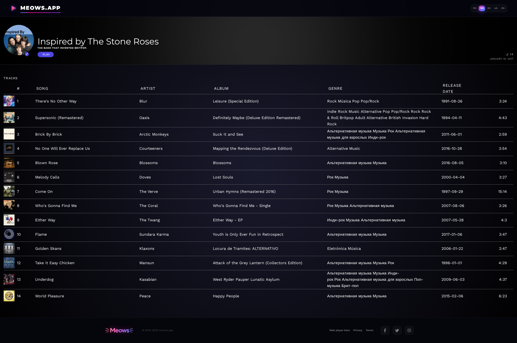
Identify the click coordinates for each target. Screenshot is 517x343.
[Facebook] (385, 330)
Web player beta (339, 330)
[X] (397, 330)
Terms (369, 330)
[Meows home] (119, 330)
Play (46, 54)
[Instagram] (409, 330)
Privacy (357, 330)
